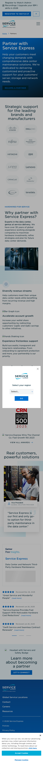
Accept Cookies (21, 753)
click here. (33, 748)
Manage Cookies (21, 760)
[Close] (40, 735)
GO (21, 398)
